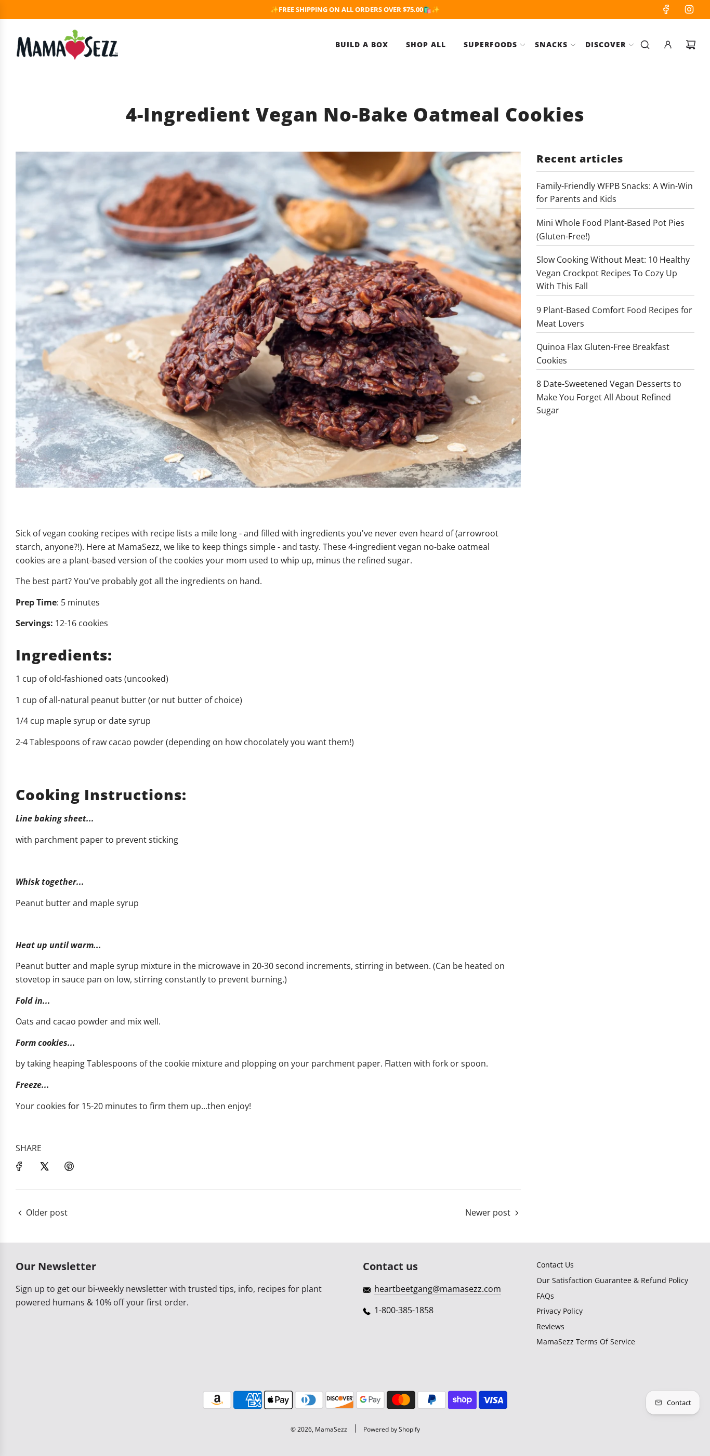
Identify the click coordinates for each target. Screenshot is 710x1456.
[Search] (645, 44)
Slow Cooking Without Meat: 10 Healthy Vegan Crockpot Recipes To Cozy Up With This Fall (613, 273)
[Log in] (667, 44)
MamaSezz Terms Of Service (585, 1341)
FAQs (545, 1296)
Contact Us (555, 1265)
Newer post (487, 1212)
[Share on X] (44, 1166)
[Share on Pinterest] (69, 1166)
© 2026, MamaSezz (319, 1429)
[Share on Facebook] (19, 1166)
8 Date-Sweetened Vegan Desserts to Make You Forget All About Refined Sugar (608, 397)
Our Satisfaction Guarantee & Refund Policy (612, 1280)
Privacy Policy (559, 1311)
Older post (47, 1212)
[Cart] (690, 44)
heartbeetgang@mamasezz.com (437, 1289)
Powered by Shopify (391, 1429)
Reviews (550, 1326)
